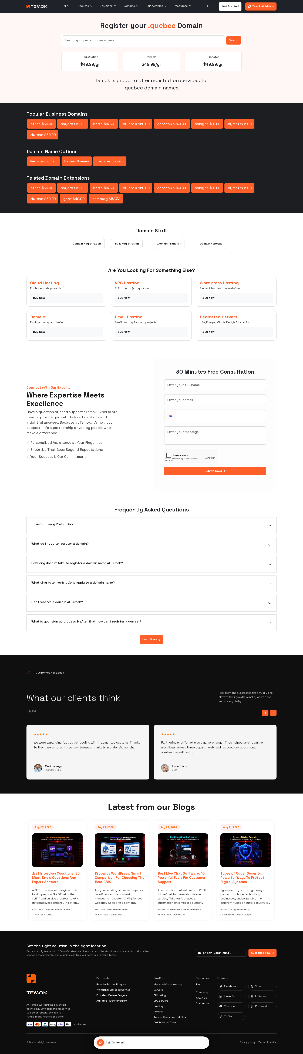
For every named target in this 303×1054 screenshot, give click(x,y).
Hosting (158, 1006)
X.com (259, 986)
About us (201, 997)
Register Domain (44, 161)
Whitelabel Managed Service (113, 989)
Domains (158, 1011)
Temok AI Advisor (263, 6)
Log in (211, 6)
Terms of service (267, 1042)
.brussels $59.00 (136, 124)
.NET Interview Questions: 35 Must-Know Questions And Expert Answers (42, 877)
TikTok (228, 1016)
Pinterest (261, 1006)
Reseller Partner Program (111, 984)
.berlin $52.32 (103, 124)
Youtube (229, 1006)
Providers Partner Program (111, 995)
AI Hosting (160, 995)
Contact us (202, 1003)
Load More (150, 639)
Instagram (261, 996)
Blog (198, 984)
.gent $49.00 (73, 198)
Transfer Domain (110, 161)
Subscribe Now (260, 952)
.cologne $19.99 (207, 124)
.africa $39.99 (41, 124)
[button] (170, 416)
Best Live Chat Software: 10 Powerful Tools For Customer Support (168, 877)
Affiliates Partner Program (111, 1000)
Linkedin (229, 996)
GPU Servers (161, 1000)
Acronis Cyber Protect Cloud (170, 1017)
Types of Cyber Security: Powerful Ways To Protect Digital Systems (228, 877)
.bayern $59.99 (73, 124)
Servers (158, 989)
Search (233, 40)
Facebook (230, 986)
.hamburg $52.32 (105, 198)
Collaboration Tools (165, 1022)
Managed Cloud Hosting (168, 984)
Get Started (230, 6)
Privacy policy (247, 1042)
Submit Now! (214, 471)
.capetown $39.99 (171, 124)
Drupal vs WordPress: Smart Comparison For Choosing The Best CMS (105, 877)
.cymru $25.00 (239, 124)
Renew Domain (76, 161)
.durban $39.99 (43, 134)
